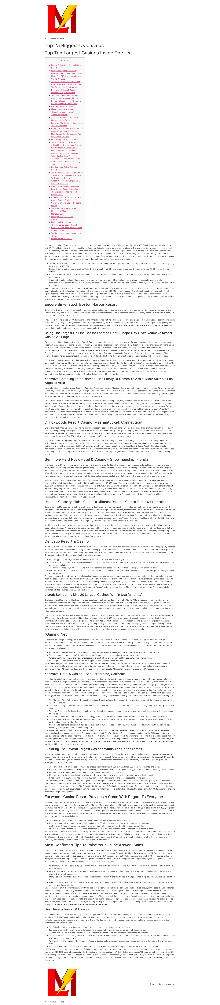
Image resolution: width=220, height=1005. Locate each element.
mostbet (104, 299)
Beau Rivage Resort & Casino (63, 139)
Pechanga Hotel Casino (61, 222)
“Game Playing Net (59, 115)
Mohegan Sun (57, 214)
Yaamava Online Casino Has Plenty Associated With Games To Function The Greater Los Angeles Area (66, 84)
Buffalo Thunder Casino (61, 239)
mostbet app (161, 356)
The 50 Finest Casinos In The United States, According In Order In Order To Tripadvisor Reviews (67, 175)
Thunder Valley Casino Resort (64, 225)
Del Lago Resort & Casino (62, 106)
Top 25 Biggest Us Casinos (63, 142)
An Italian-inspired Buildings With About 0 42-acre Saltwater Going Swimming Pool (65, 161)
